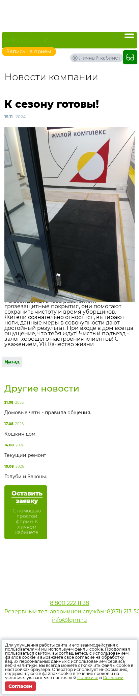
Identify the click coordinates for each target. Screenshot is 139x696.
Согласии (113, 677)
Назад (12, 362)
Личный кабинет (99, 58)
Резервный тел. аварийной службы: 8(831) (69, 611)
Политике (87, 677)
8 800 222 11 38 (27, 40)
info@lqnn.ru (69, 620)
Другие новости (41, 388)
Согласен (20, 686)
